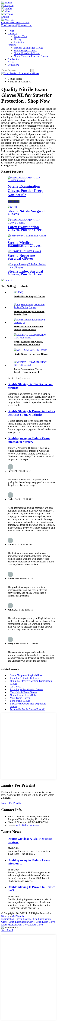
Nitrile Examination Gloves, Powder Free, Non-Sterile (25, 190)
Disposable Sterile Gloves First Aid (27, 709)
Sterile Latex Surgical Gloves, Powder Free (25, 272)
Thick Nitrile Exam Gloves (23, 692)
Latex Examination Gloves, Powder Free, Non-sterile (25, 230)
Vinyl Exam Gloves (20, 698)
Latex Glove (36, 924)
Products (12, 45)
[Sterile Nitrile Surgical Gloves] (12, 207)
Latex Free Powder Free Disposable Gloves (28, 705)
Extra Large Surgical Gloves (24, 678)
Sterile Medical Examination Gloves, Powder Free (24, 245)
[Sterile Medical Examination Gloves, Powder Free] (28, 238)
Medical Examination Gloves (28, 47)
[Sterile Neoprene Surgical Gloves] (24, 251)
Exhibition (19, 42)
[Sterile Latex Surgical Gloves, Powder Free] (28, 267)
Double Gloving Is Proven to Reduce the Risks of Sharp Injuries (31, 413)
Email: (16, 25)
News (10, 62)
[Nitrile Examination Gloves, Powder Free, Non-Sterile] (28, 180)
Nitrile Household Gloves (27, 53)
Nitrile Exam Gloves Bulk (23, 695)
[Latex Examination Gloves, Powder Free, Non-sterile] (28, 222)
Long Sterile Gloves (20, 700)
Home (11, 30)
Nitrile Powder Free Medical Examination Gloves (31, 682)
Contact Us (13, 64)
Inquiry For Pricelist (11, 803)
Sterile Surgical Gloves (25, 50)
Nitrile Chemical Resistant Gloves (31, 56)
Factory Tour (20, 36)
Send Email (7, 930)
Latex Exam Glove (45, 921)
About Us (12, 33)
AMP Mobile (17, 916)
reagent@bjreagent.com (27, 825)
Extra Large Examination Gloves (26, 689)
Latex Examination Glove (22, 921)
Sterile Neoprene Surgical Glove (26, 675)
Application (13, 59)
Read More (13, 201)
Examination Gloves (11, 919)
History (17, 39)
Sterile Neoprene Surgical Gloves (21, 256)
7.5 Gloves (15, 686)
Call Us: (15, 22)
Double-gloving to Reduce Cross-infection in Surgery (29, 440)
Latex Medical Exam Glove (15, 924)
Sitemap (5, 916)
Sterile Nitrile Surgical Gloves (26, 212)
